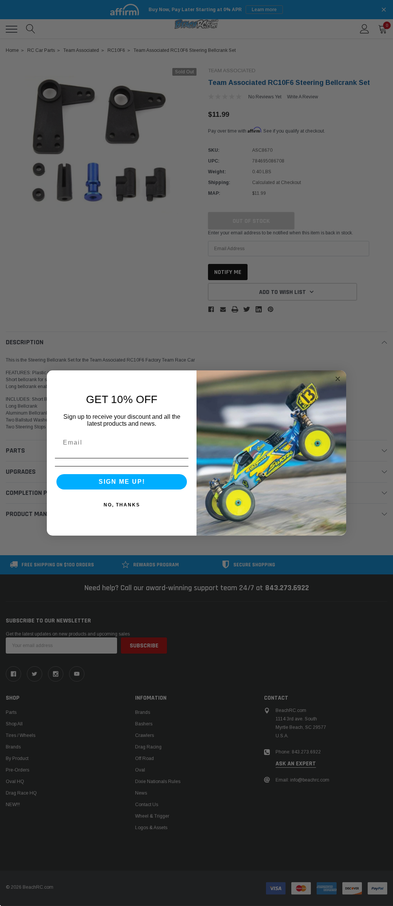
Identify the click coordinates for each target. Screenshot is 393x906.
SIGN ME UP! (122, 481)
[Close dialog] (337, 378)
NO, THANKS (122, 505)
